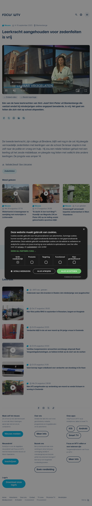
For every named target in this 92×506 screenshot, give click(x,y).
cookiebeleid (32, 247)
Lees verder (42, 247)
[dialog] (46, 253)
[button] (46, 251)
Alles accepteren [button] (69, 271)
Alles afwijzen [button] (44, 271)
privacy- (21, 247)
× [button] (84, 229)
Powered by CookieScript (72, 277)
